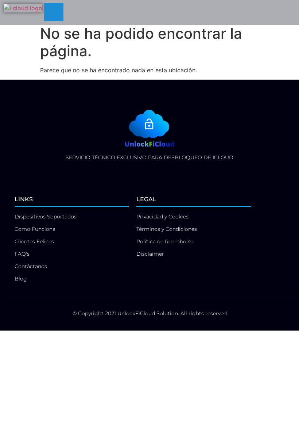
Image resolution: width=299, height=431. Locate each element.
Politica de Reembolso (165, 241)
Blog (21, 278)
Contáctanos (31, 266)
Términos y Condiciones (166, 229)
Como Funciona (35, 229)
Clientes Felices (34, 241)
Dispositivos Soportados (46, 216)
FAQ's (22, 254)
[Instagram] (158, 171)
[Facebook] (141, 171)
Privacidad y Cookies (162, 216)
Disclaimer (150, 254)
